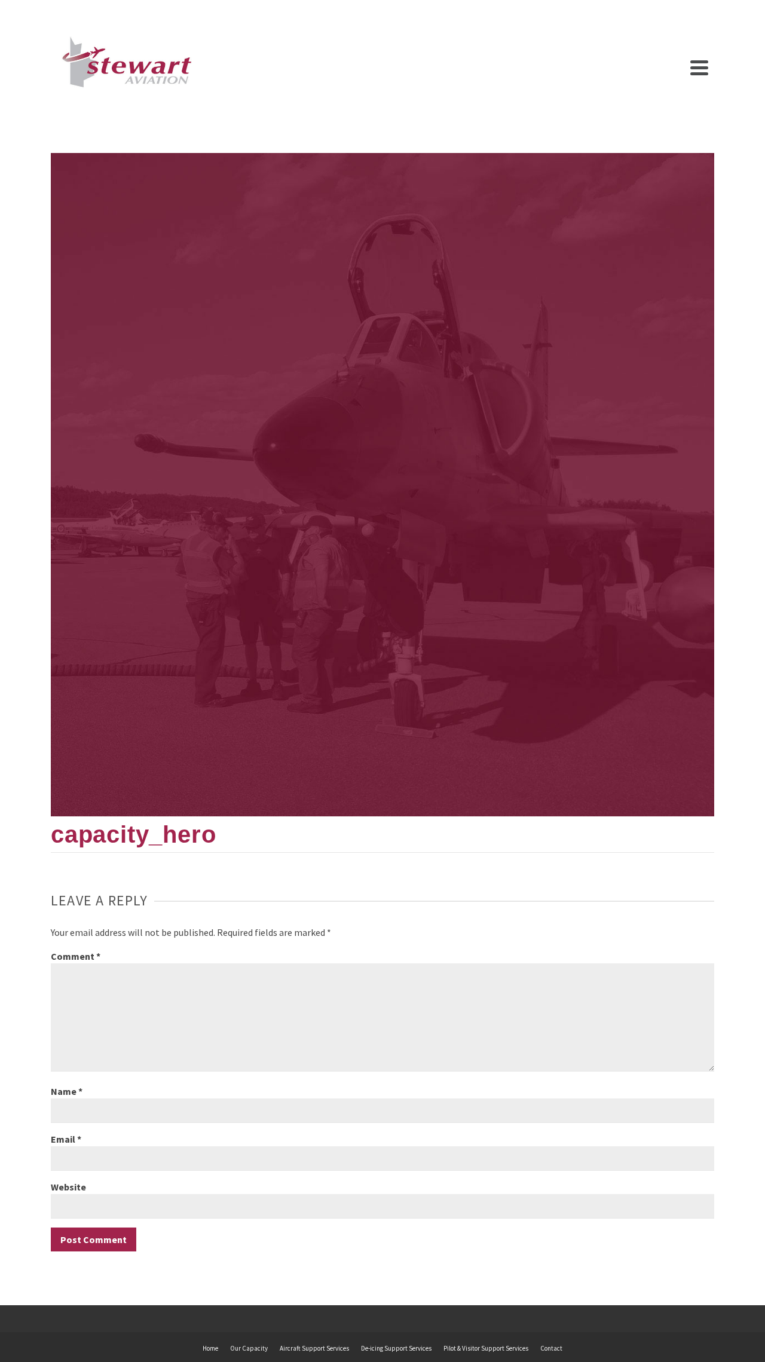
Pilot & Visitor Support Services (485, 1348)
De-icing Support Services (396, 1348)
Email (66, 1139)
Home (210, 1348)
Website (68, 1187)
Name (66, 1091)
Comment (75, 956)
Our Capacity (249, 1348)
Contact (551, 1348)
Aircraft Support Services (314, 1348)
